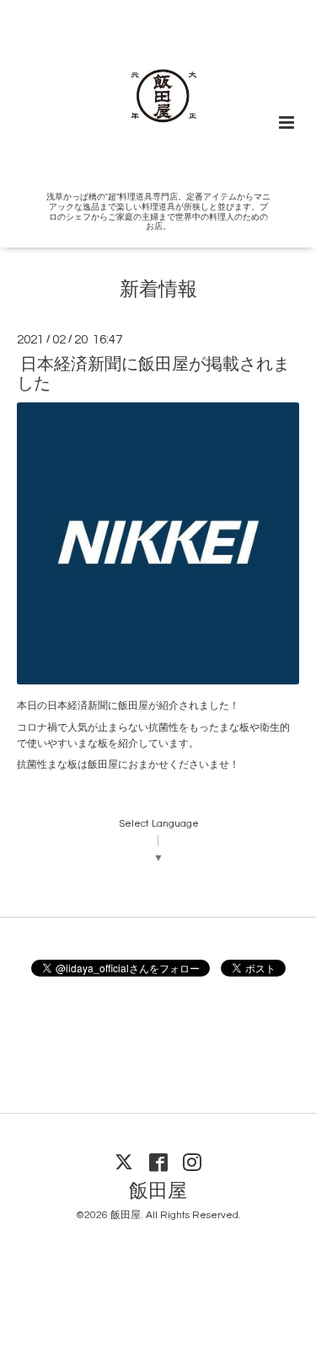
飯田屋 (158, 1191)
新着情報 (158, 290)
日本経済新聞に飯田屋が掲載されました (153, 373)
